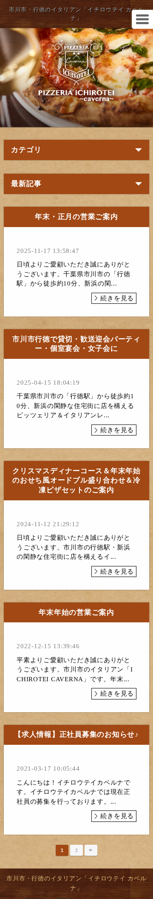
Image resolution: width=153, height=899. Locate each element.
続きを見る (117, 298)
